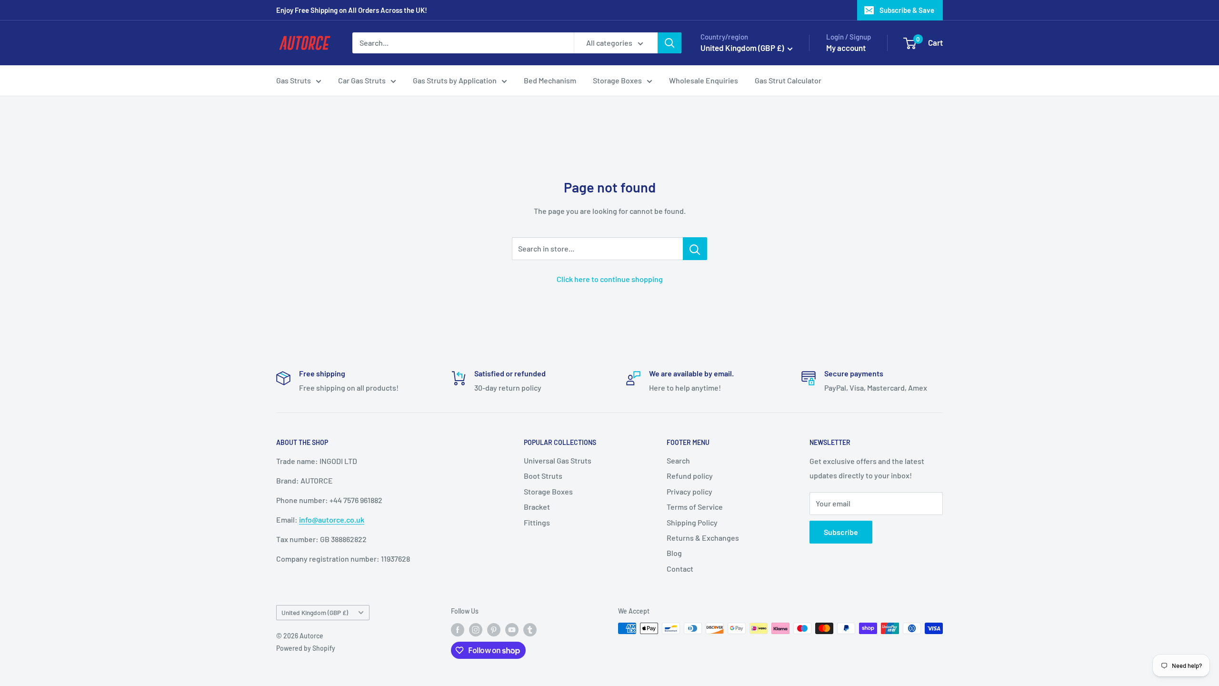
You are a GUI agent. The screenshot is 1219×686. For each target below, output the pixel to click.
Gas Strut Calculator (788, 80)
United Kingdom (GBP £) (314, 612)
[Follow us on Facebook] (457, 629)
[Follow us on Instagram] (475, 629)
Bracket (537, 506)
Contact (680, 568)
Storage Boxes (617, 80)
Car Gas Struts (362, 80)
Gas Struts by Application (455, 80)
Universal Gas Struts (557, 460)
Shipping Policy (692, 522)
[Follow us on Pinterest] (493, 629)
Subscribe (841, 531)
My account (846, 47)
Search (678, 460)
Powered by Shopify (305, 648)
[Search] (669, 42)
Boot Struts (543, 475)
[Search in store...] (695, 248)
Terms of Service (695, 506)
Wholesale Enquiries (703, 80)
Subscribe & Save (906, 10)
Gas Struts (293, 80)
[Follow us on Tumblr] (530, 629)
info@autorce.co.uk (331, 519)
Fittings (537, 522)
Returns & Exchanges (703, 537)
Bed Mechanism (550, 80)
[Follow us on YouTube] (512, 629)
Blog (674, 552)
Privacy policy (689, 491)
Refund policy (690, 475)
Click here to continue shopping (610, 278)
